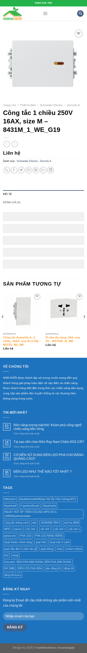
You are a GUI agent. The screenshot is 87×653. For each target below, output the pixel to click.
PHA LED (25, 535)
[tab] (43, 194)
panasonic (10, 535)
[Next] (84, 325)
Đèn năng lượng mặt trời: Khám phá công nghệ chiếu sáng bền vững (48, 427)
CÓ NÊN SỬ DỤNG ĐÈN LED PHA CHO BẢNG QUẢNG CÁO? (49, 456)
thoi (6, 555)
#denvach (10, 499)
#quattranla (49, 505)
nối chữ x (74, 529)
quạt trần (41, 542)
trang (15, 555)
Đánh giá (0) (11, 202)
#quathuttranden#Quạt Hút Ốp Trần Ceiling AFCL (47, 499)
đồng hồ (68, 568)
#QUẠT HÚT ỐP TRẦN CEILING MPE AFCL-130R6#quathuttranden (31, 513)
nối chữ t (60, 529)
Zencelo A (73, 105)
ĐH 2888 (9, 568)
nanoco (18, 529)
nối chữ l (45, 529)
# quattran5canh (29, 505)
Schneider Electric (51, 105)
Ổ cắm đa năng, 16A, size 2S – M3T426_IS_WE (63, 339)
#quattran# (10, 505)
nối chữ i (31, 529)
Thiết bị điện (28, 105)
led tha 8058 (71, 522)
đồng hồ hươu (12, 575)
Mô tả (7, 194)
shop (59, 548)
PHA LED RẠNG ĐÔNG (49, 535)
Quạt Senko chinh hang (18, 542)
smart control (74, 548)
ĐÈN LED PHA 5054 (30, 568)
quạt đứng (47, 548)
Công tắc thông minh (16, 522)
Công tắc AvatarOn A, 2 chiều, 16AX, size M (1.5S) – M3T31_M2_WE (22, 341)
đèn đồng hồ (53, 568)
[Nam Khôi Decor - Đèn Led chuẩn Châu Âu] (20, 13)
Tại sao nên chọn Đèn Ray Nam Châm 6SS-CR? (49, 441)
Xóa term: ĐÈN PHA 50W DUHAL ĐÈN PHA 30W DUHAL (38, 561)
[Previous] (3, 325)
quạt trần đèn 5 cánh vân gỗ (20, 548)
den (34, 522)
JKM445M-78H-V (50, 522)
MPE (7, 529)
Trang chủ (9, 105)
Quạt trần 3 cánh (59, 542)
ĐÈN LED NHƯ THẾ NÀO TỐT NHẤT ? (43, 471)
